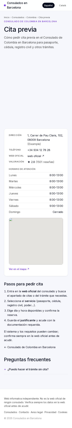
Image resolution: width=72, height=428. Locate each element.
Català (62, 5)
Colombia (31, 17)
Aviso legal (37, 412)
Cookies (62, 412)
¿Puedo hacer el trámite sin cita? (28, 369)
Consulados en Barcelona (17, 5)
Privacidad (50, 412)
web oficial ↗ (35, 156)
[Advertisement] (36, 89)
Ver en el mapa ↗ (19, 269)
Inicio (7, 17)
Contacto (24, 412)
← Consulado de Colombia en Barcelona (29, 347)
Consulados (18, 17)
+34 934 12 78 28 (38, 150)
